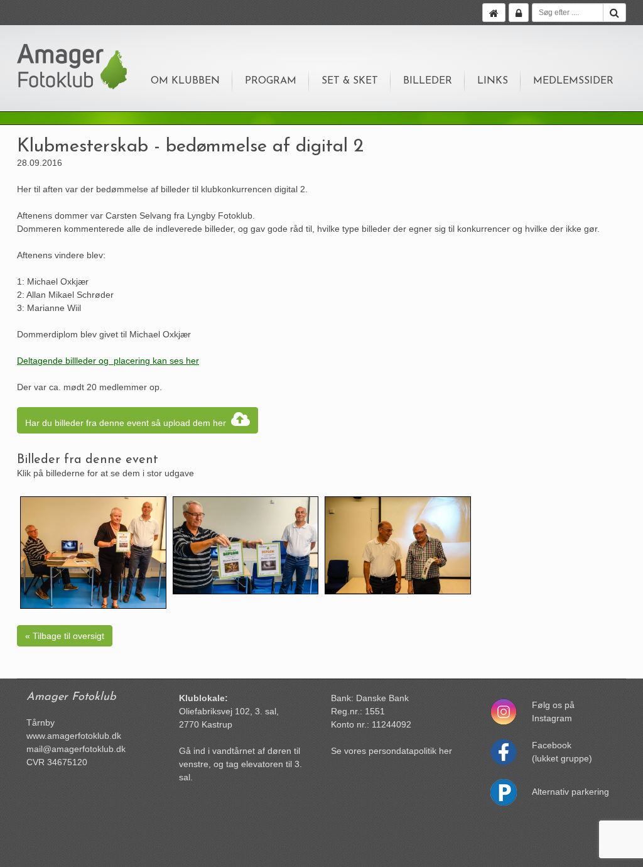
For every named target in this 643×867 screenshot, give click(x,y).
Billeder (427, 81)
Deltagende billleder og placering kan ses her (108, 361)
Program (270, 81)
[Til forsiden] (493, 12)
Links (492, 81)
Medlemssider (573, 81)
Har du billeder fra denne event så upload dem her (128, 423)
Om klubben (185, 81)
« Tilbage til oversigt (64, 636)
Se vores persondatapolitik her (391, 751)
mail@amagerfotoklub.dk (76, 749)
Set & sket (350, 81)
